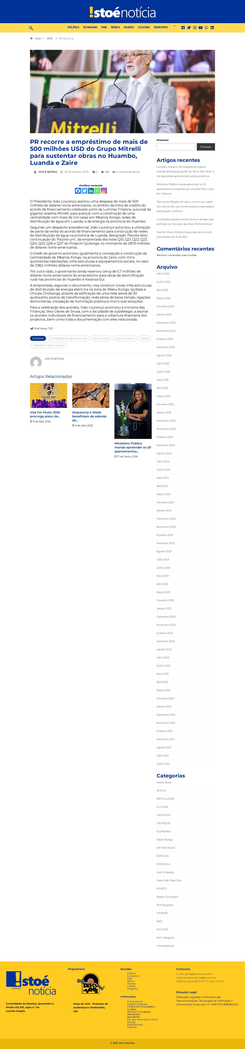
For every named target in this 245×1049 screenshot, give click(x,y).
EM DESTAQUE (166, 847)
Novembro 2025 (166, 330)
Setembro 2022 (166, 641)
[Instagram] (104, 191)
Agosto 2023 (164, 551)
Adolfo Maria (164, 782)
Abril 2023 (162, 584)
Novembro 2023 (166, 526)
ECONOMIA (90, 27)
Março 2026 (163, 298)
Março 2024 (163, 494)
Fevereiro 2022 (165, 698)
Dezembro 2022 (166, 616)
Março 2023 (163, 592)
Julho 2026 (163, 273)
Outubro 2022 (165, 633)
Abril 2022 (162, 682)
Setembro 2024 (166, 445)
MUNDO (129, 27)
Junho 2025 (163, 371)
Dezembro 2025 (166, 322)
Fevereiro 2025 (165, 404)
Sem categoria (165, 937)
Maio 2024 (163, 477)
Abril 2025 (162, 388)
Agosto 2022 (164, 649)
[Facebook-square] (183, 28)
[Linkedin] (212, 28)
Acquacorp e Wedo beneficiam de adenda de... (83, 416)
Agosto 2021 (164, 747)
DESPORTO (161, 27)
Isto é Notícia (101, 338)
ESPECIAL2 (163, 864)
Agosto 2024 (164, 453)
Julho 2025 (163, 363)
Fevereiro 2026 (165, 306)
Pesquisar (163, 140)
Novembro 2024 (166, 428)
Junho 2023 (163, 567)
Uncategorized (165, 945)
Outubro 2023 (165, 535)
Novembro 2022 (166, 624)
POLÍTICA (73, 27)
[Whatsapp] (97, 191)
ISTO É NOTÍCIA (48, 171)
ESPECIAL (163, 855)
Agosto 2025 (164, 355)
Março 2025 (163, 396)
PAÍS (103, 27)
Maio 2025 (162, 379)
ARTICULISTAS (165, 798)
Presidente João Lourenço (48, 345)
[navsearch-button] (31, 28)
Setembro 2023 (166, 543)
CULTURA (144, 27)
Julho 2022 (163, 657)
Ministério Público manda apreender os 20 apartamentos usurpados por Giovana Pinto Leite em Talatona (185, 189)
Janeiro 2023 (164, 608)
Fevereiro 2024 (165, 502)
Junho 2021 (163, 763)
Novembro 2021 (166, 722)
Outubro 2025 (165, 339)
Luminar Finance (125, 338)
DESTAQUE (163, 823)
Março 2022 (163, 690)
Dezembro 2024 (166, 420)
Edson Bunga (164, 839)
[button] (173, 26)
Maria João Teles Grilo (169, 880)
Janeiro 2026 (164, 314)
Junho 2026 (163, 281)
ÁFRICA (115, 27)
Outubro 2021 (164, 731)
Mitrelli (145, 338)
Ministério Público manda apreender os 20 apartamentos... (127, 447)
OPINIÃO (162, 913)
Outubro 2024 (165, 437)
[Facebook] (78, 191)
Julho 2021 (163, 755)
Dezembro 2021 (166, 714)
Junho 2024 (163, 469)
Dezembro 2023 (166, 518)
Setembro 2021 (165, 739)
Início (38, 38)
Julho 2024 (163, 461)
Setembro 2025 (166, 347)
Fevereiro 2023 (165, 600)
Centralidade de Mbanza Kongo (68, 338)
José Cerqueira (165, 872)
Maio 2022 (163, 673)
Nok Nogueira (165, 904)
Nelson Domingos (167, 896)
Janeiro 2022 (164, 706)
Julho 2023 (163, 559)
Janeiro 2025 (164, 412)
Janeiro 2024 (164, 510)
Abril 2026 (162, 290)
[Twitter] (189, 28)
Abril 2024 (162, 486)
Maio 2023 (163, 575)
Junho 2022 (163, 665)
